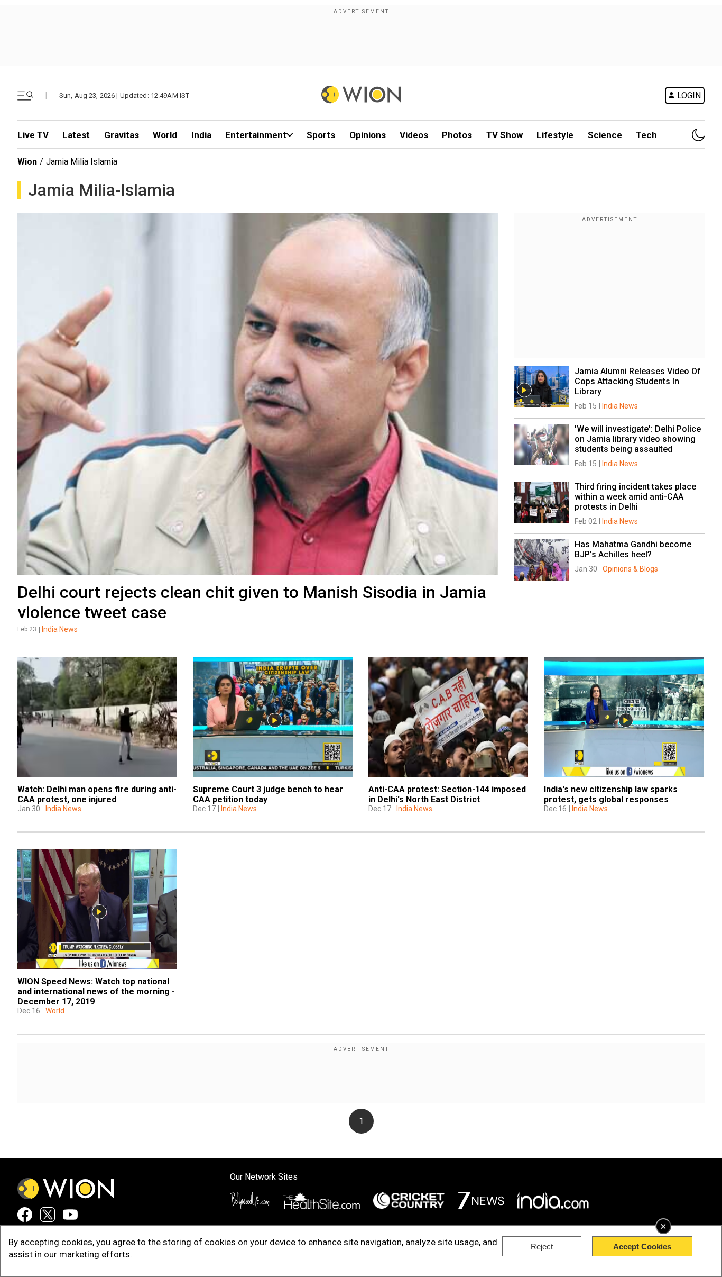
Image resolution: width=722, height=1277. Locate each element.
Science (605, 135)
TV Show (504, 135)
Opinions (367, 135)
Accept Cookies (642, 1246)
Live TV (33, 135)
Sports (321, 135)
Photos (457, 135)
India (201, 135)
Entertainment (255, 135)
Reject (542, 1246)
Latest (76, 135)
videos (414, 135)
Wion (27, 162)
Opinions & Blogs (630, 569)
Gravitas (121, 135)
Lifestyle (554, 135)
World (165, 135)
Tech (646, 135)
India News (60, 629)
